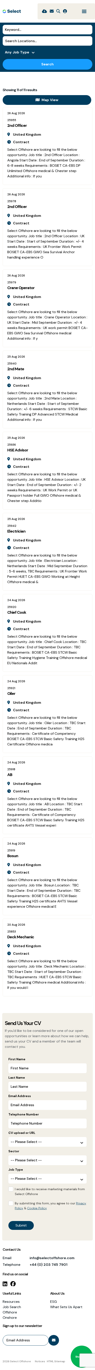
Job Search (12, 1307)
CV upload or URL (21, 1133)
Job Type (15, 1170)
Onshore (10, 1317)
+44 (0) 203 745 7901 (48, 1264)
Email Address (19, 1096)
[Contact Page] (52, 11)
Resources (11, 1301)
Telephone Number (23, 1114)
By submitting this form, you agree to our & (50, 1205)
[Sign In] (65, 11)
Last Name (16, 1078)
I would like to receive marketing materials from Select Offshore (50, 1191)
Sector (13, 1151)
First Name (16, 1059)
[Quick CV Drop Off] (44, 11)
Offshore (10, 1312)
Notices (40, 1361)
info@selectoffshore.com (52, 1258)
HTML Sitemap (56, 1361)
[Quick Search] (58, 11)
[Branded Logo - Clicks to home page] (12, 11)
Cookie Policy (37, 1208)
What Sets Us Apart (66, 1307)
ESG (53, 1301)
